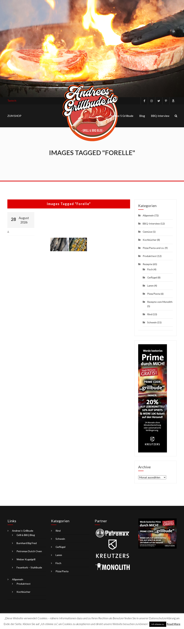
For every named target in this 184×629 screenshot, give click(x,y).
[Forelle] (59, 244)
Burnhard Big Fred (27, 543)
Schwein (152, 322)
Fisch (150, 269)
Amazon (173, 100)
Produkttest (150, 256)
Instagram (151, 100)
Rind (149, 314)
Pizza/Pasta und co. (153, 247)
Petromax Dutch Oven (29, 551)
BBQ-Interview (160, 115)
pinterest (165, 100)
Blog (142, 115)
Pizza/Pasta (153, 293)
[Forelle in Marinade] (78, 244)
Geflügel (152, 277)
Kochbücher (150, 239)
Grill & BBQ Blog (26, 534)
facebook (144, 100)
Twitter (158, 100)
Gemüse (147, 231)
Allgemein (148, 215)
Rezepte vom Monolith (159, 301)
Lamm (150, 285)
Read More (173, 624)
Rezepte (147, 264)
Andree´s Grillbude (122, 115)
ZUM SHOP (14, 115)
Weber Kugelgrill (26, 559)
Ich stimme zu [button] (157, 624)
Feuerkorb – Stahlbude (29, 567)
